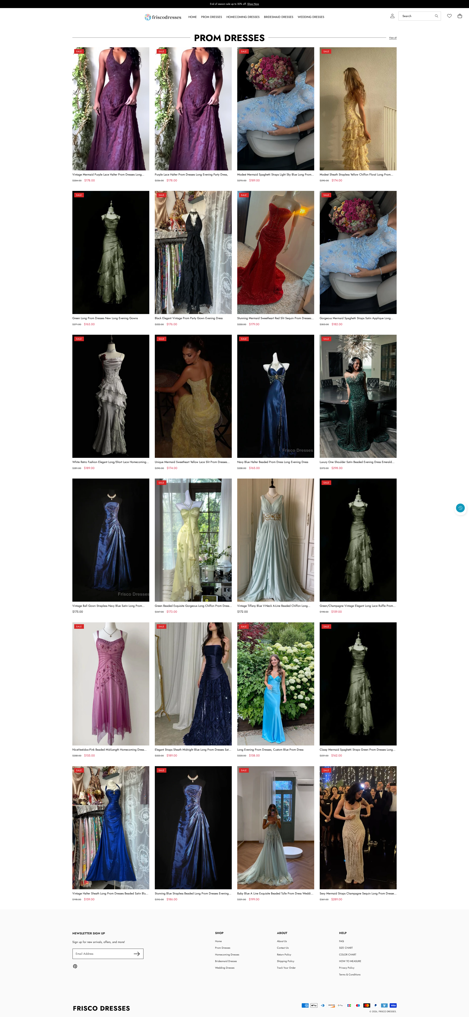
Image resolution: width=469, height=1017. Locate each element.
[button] (460, 517)
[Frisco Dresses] (163, 17)
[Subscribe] (137, 954)
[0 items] (460, 16)
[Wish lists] (449, 16)
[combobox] (420, 16)
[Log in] (392, 16)
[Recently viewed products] (460, 507)
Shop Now (253, 4)
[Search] (436, 16)
